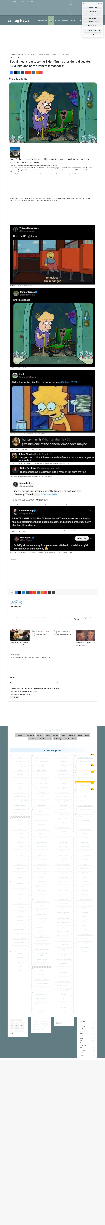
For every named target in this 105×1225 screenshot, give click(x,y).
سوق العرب (41, 766)
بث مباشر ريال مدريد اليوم (42, 983)
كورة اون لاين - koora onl (20, 801)
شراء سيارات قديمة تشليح (41, 964)
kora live (20, 824)
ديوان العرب (41, 792)
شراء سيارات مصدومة (42, 959)
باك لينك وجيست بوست (63, 801)
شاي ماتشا (63, 1007)
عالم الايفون (84, 851)
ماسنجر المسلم (85, 785)
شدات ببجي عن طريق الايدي (63, 913)
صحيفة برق (85, 796)
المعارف (85, 903)
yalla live (41, 1012)
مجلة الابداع (85, 890)
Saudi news (33, 738)
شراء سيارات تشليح (41, 945)
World (23, 1)
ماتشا (63, 1003)
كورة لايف (20, 829)
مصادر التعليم (63, 805)
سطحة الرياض (42, 901)
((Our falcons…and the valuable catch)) (62, 634)
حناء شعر (63, 994)
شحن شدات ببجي (63, 944)
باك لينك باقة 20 (41, 770)
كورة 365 (41, 970)
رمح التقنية (85, 912)
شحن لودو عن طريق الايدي (63, 959)
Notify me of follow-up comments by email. (24, 691)
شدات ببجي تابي (63, 851)
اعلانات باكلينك (42, 805)
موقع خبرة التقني (85, 868)
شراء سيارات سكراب (41, 940)
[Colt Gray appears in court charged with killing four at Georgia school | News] (20, 641)
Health (63, 735)
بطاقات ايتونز (63, 968)
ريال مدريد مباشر (41, 829)
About (14, 1)
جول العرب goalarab (41, 979)
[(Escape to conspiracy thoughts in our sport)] (41, 633)
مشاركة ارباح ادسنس (85, 761)
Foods (48, 735)
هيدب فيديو (84, 908)
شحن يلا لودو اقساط (63, 868)
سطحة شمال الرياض (41, 918)
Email (12, 683)
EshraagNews (15, 606)
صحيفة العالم (63, 831)
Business (19, 735)
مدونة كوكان (85, 855)
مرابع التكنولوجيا (85, 829)
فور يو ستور (63, 903)
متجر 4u (63, 908)
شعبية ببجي (63, 963)
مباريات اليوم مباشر (41, 820)
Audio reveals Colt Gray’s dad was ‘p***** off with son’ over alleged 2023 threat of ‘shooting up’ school (85, 643)
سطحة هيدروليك (41, 914)
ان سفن (85, 824)
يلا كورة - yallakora (20, 805)
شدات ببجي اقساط (63, 838)
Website (56, 683)
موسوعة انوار (85, 947)
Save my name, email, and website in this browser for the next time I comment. (35, 688)
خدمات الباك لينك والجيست (41, 757)
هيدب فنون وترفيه (63, 827)
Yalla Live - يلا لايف (20, 796)
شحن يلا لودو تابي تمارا (63, 922)
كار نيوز (85, 864)
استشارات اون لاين (85, 899)
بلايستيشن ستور (63, 972)
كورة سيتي (42, 975)
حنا (63, 998)
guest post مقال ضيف (42, 761)
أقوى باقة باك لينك (41, 779)
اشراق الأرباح (84, 951)
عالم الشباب (85, 768)
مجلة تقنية (63, 809)
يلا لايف (42, 988)
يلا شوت (41, 811)
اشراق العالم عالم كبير (63, 787)
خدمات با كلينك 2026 (41, 783)
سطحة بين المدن (41, 910)
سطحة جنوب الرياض (41, 927)
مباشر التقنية (85, 934)
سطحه (42, 905)
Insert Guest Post (42, 20)
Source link (13, 559)
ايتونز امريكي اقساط (63, 931)
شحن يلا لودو (63, 955)
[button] (52, 255)
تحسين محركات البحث (85, 779)
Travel (67, 738)
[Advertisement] (52, 38)
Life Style (73, 20)
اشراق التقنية (85, 820)
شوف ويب (85, 838)
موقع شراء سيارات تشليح (42, 949)
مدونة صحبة (84, 938)
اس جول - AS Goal (20, 814)
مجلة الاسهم (85, 842)
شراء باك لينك (63, 757)
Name (12, 677)
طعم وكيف (85, 921)
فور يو (63, 940)
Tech (28, 1)
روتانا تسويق (85, 886)
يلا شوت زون (20, 962)
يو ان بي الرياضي (63, 814)
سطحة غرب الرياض (42, 923)
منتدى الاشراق (63, 792)
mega (80, 735)
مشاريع (42, 796)
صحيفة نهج (85, 860)
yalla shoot (42, 816)
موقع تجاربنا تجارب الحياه (42, 787)
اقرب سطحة (41, 932)
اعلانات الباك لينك (63, 779)
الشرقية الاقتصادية (84, 846)
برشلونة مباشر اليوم (41, 998)
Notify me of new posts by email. (21, 694)
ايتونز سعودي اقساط (63, 864)
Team (19, 1)
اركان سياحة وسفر (85, 809)
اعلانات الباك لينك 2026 (63, 796)
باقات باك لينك (63, 770)
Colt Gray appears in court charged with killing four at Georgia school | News (19, 643)
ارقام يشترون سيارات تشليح (42, 954)
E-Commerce (30, 735)
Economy (57, 20)
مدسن (85, 881)
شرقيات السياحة (84, 943)
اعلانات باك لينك (41, 801)
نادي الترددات (84, 895)
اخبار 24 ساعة (63, 823)
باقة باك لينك (84, 774)
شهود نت (85, 925)
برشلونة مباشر (42, 824)
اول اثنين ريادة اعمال (85, 757)
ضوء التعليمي (85, 792)
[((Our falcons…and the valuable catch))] (63, 633)
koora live (20, 779)
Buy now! (33, 1)
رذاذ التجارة (85, 916)
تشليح (42, 936)
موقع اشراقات (85, 801)
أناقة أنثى (85, 873)
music (87, 735)
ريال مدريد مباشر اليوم (42, 994)
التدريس (63, 783)
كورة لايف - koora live (20, 925)
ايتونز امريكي (63, 860)
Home (9, 1)
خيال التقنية (85, 833)
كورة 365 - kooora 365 (20, 809)
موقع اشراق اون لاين (85, 805)
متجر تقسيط (63, 886)
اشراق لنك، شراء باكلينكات (63, 774)
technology (65, 20)
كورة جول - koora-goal (20, 766)
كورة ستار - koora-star (20, 761)
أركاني (85, 930)
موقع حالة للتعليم (63, 818)
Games (55, 735)
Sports (51, 20)
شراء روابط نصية (63, 766)
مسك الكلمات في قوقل (85, 816)
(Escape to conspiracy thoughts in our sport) (40, 635)
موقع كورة (20, 883)
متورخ (85, 877)
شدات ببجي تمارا (63, 842)
